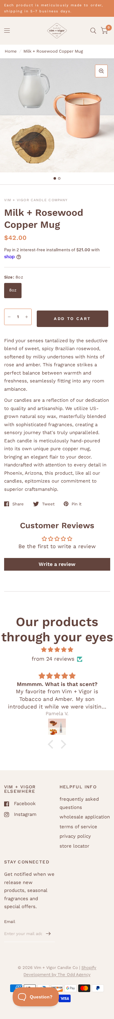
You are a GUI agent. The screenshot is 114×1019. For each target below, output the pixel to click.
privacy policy (75, 836)
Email (9, 921)
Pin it (76, 504)
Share (18, 504)
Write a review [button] (57, 564)
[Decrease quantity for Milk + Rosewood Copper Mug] (9, 317)
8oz (13, 290)
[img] (57, 650)
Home (11, 51)
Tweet (48, 504)
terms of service (78, 827)
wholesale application (85, 817)
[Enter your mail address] (48, 934)
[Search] (93, 31)
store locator (74, 846)
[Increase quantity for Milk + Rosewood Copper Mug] (26, 317)
